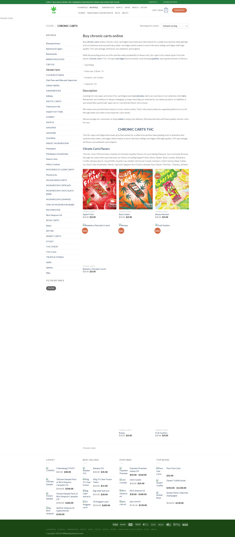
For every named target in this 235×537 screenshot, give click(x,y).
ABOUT (125, 13)
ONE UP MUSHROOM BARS (60, 204)
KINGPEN (51, 127)
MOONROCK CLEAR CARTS (60, 169)
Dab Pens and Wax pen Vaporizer (61, 80)
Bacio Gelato (124, 214)
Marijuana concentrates (100, 13)
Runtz (119, 7)
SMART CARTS (53, 236)
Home (50, 25)
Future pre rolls (53, 106)
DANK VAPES (52, 85)
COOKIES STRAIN (55, 75)
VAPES (127, 7)
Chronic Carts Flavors (96, 148)
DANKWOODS (53, 90)
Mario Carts (52, 159)
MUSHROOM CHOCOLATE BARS (60, 192)
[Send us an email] (187, 2)
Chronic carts (95, 58)
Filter (51, 288)
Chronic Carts (53, 69)
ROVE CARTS (52, 220)
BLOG (117, 13)
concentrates (138, 95)
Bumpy (122, 433)
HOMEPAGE (82, 7)
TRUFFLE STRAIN (55, 257)
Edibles (49, 96)
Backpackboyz (53, 43)
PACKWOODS (53, 209)
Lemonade (51, 132)
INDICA (135, 7)
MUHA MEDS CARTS (56, 180)
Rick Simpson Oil (54, 215)
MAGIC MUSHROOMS (57, 143)
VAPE (49, 262)
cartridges (120, 58)
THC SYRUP (52, 246)
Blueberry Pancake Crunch (94, 269)
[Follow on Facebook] (180, 2)
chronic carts (93, 41)
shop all (93, 7)
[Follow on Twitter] (185, 2)
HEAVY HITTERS (54, 111)
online (120, 119)
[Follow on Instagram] (182, 2)
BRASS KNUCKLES (55, 59)
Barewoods (108, 7)
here (184, 95)
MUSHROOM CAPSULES (58, 185)
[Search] (149, 10)
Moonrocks (51, 174)
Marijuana (51, 148)
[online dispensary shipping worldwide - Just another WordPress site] (59, 10)
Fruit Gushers (161, 433)
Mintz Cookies (53, 164)
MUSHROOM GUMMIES (58, 199)
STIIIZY (49, 241)
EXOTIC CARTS (53, 101)
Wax (48, 272)
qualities (155, 58)
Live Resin (50, 138)
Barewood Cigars (54, 48)
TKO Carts (51, 252)
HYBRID (81, 13)
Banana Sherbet (162, 214)
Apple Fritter (88, 214)
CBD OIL (50, 64)
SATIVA (143, 7)
